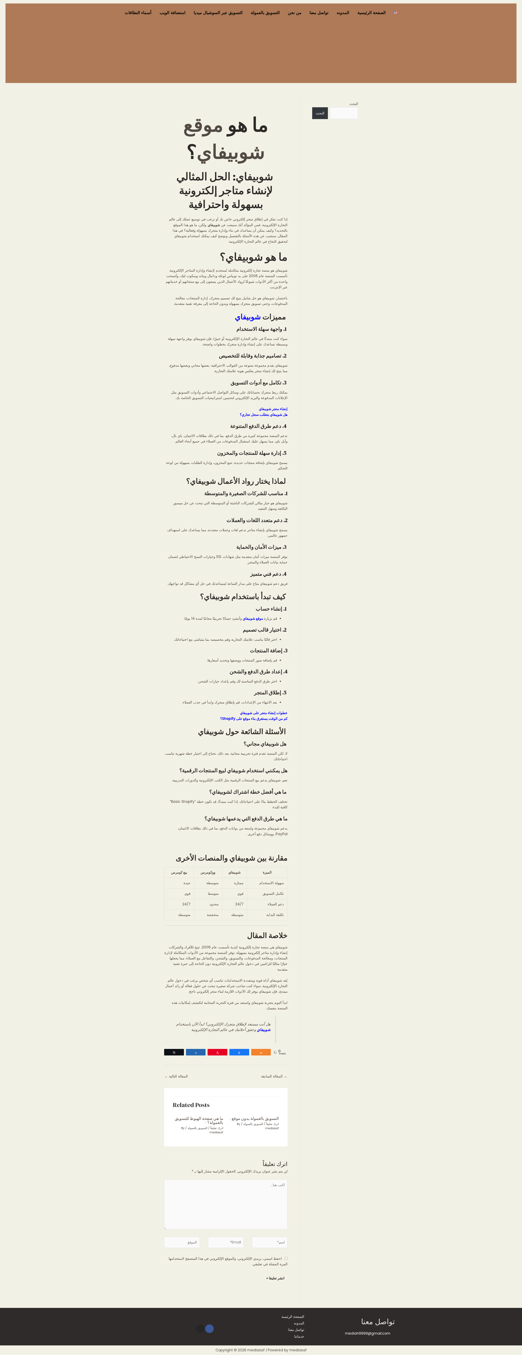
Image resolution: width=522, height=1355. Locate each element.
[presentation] (226, 577)
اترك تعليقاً (272, 1124)
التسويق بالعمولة (265, 12)
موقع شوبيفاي (253, 618)
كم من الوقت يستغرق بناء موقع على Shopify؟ (254, 718)
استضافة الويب (173, 12)
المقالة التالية (176, 1076)
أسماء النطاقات (138, 12)
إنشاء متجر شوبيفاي (273, 408)
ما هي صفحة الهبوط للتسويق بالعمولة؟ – (199, 1120)
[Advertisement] (261, 52)
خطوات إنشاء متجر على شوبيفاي (264, 712)
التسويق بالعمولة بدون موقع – (254, 1118)
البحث (353, 103)
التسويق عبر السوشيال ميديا (218, 12)
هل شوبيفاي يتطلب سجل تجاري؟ (264, 414)
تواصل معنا (319, 12)
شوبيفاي (248, 317)
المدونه (343, 12)
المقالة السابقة (274, 1076)
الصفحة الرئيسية (371, 12)
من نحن (294, 12)
